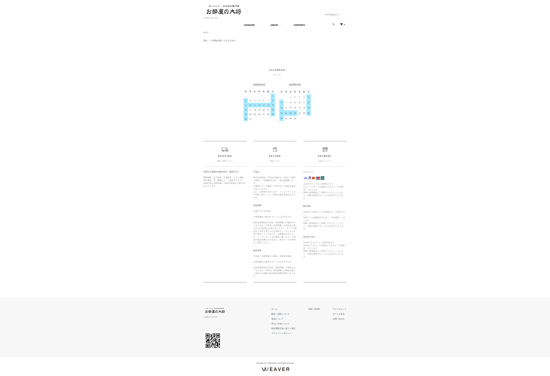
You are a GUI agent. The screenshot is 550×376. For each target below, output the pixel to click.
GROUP (274, 25)
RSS (310, 309)
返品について (277, 318)
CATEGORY (249, 25)
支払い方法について (280, 323)
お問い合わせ (339, 318)
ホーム (206, 32)
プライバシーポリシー (281, 333)
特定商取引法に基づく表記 (283, 328)
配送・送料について (280, 313)
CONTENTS (299, 25)
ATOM (317, 309)
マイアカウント (332, 14)
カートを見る (339, 313)
